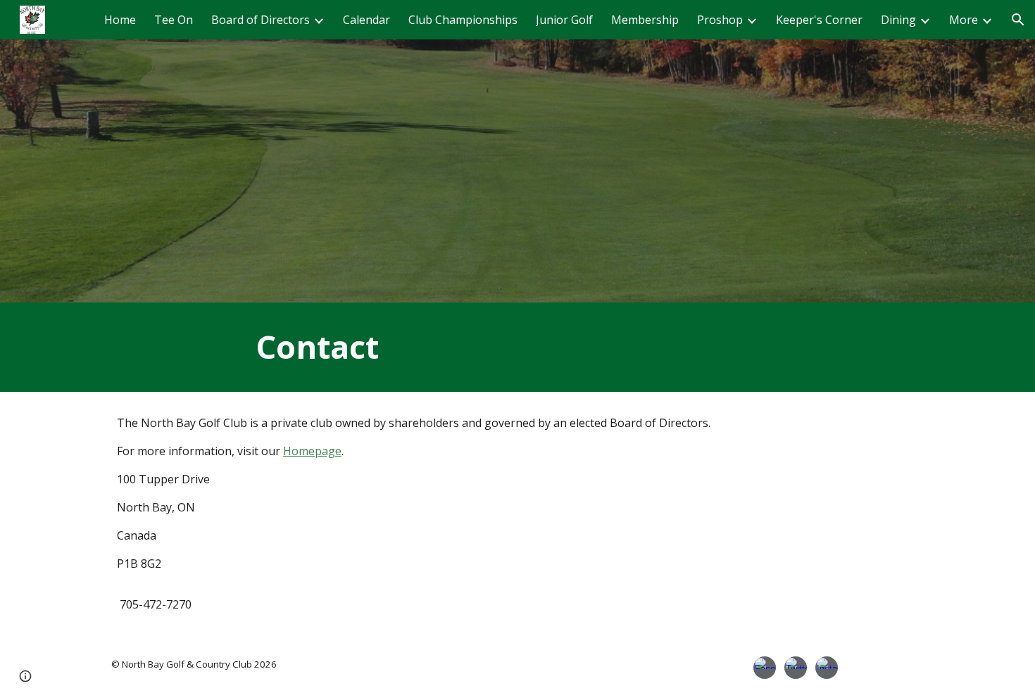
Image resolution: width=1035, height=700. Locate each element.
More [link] (963, 19)
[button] (1018, 20)
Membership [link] (645, 19)
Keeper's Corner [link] (819, 19)
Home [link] (120, 19)
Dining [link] (898, 19)
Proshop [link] (720, 19)
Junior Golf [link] (564, 19)
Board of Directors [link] (260, 19)
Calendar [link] (366, 19)
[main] (517, 347)
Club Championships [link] (463, 19)
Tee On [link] (173, 19)
